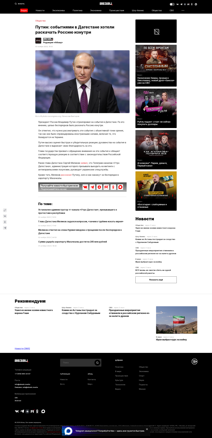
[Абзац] (106, 3)
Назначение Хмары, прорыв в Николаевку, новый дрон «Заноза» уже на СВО (155, 80)
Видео (24, 10)
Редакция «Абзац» (53, 42)
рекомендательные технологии (58, 432)
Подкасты (143, 385)
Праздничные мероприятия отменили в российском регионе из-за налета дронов (129, 313)
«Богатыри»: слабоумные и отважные (152, 205)
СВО (172, 10)
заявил (84, 163)
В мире (138, 259)
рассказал (66, 175)
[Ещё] (183, 10)
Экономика (95, 10)
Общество (157, 10)
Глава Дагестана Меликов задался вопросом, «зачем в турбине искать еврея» (80, 221)
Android (18, 401)
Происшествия (116, 10)
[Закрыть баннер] (147, 429)
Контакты (92, 379)
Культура (119, 380)
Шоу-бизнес (138, 10)
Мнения (142, 389)
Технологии (120, 385)
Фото (62, 384)
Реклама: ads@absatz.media (26, 387)
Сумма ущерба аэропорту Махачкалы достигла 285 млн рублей (72, 242)
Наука (141, 380)
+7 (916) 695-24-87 (22, 374)
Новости (40, 10)
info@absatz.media (22, 384)
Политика (77, 10)
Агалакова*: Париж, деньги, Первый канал (152, 164)
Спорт (141, 376)
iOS (16, 398)
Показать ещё (156, 280)
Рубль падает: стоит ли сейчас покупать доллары (154, 123)
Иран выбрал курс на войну (148, 262)
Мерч (90, 384)
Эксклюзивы (58, 10)
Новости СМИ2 (22, 348)
